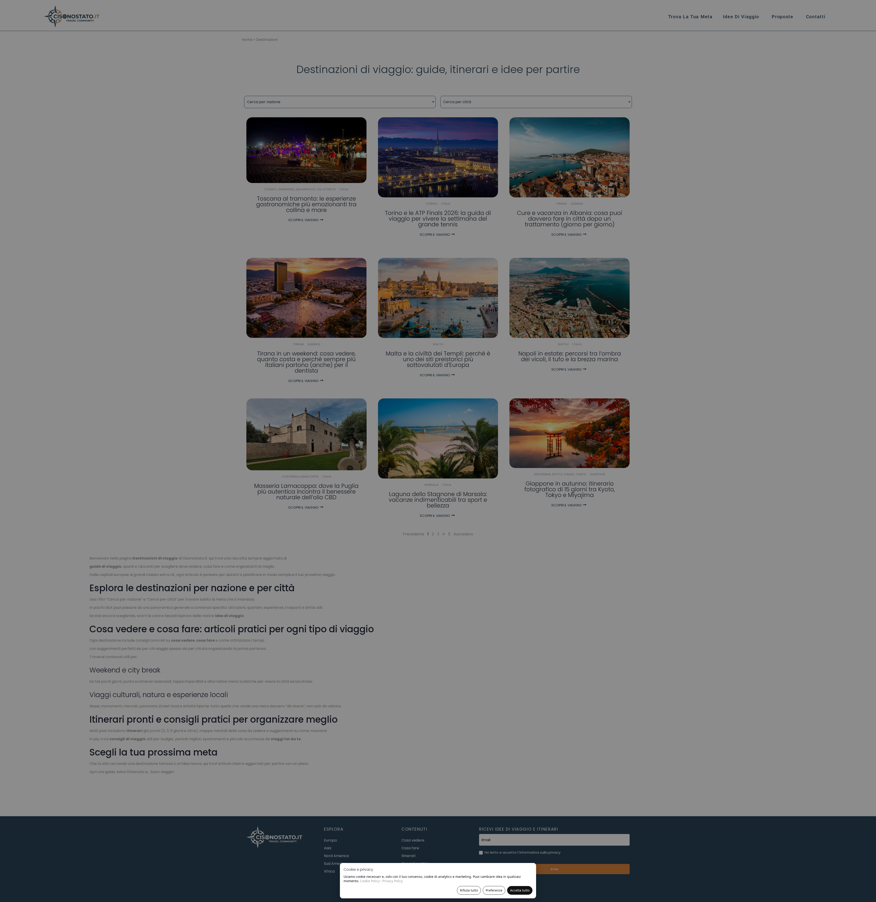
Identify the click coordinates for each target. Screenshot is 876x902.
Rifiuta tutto (469, 890)
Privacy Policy (392, 881)
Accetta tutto (519, 890)
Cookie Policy (370, 881)
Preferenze (494, 890)
